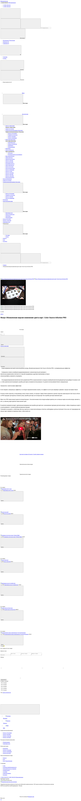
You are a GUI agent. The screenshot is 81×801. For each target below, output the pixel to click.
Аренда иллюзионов (10, 177)
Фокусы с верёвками (12, 138)
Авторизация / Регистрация (9, 40)
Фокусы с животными (10, 125)
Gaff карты (10, 153)
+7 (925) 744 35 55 (4, 2)
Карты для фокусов (10, 150)
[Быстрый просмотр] (33, 500)
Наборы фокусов (9, 157)
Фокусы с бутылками (12, 133)
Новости (5, 238)
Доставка (8, 235)
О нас (4, 765)
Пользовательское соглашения (9, 768)
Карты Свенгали (7, 561)
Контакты (5, 241)
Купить (2, 344)
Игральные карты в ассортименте (15, 154)
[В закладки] (29, 277)
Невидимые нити (11, 142)
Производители (6, 770)
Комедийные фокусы (10, 163)
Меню (23, 93)
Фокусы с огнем (9, 171)
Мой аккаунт (22, 38)
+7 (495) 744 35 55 (7, 6)
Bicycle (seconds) (7, 513)
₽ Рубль (4, 58)
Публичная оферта (7, 773)
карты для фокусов (7, 692)
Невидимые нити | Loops (8, 490)
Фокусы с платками (10, 172)
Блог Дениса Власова (7, 761)
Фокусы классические (10, 168)
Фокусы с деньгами (10, 175)
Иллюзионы (8, 148)
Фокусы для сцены (9, 166)
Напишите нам (31, 796)
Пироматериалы (11, 147)
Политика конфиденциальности (9, 767)
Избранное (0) (6, 42)
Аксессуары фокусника (10, 139)
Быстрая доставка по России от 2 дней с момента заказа (31, 454)
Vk (1, 799)
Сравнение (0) (6, 43)
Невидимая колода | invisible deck (11, 584)
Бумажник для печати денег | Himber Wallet (13, 536)
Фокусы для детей (9, 162)
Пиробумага (10, 145)
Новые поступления (10, 128)
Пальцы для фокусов (12, 144)
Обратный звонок (12, 2)
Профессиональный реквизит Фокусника (14, 130)
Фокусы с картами (12, 136)
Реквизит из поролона (12, 134)
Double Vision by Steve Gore (9, 609)
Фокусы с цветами (9, 174)
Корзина (21, 69)
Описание (3, 356)
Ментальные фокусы (10, 156)
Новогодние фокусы (10, 165)
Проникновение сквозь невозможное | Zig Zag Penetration (16, 634)
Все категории (25, 114)
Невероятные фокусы (10, 159)
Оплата (7, 236)
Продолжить (3, 679)
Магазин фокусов (4, 1)
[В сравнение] (10, 277)
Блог (4, 239)
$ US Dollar (5, 57)
